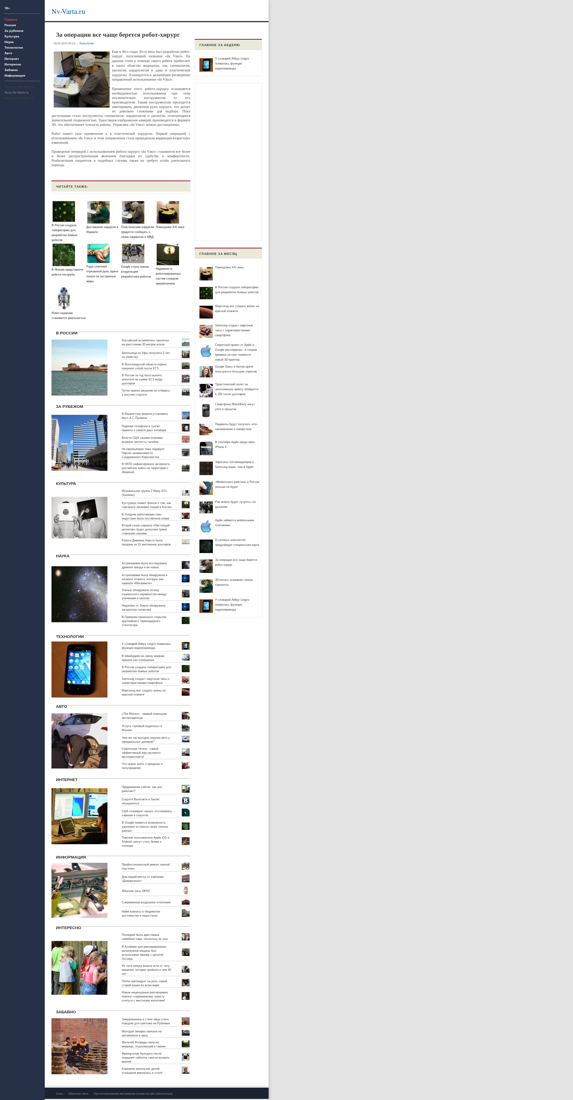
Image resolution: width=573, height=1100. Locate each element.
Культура (11, 36)
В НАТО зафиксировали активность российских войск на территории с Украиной (146, 468)
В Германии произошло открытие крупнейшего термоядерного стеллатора (144, 621)
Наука (9, 41)
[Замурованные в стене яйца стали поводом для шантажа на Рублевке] (79, 1045)
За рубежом (13, 30)
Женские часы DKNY (136, 891)
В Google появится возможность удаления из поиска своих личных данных (145, 826)
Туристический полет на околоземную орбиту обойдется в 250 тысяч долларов (236, 389)
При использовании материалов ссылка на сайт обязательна (133, 1093)
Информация (14, 75)
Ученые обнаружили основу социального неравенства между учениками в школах (144, 594)
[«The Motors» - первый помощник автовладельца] (79, 740)
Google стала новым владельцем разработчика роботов (136, 271)
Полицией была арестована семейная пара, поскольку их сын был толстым (145, 939)
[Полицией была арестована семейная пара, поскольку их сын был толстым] (79, 967)
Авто (8, 53)
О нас (59, 1093)
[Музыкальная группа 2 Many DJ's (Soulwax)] (79, 517)
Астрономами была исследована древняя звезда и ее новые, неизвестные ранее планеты (144, 567)
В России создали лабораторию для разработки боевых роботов (64, 233)
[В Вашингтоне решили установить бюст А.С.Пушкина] (79, 442)
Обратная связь (78, 1093)
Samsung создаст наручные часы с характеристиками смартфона (234, 330)
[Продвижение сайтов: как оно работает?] (79, 815)
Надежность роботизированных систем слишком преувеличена (168, 276)
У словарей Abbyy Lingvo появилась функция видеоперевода (232, 63)
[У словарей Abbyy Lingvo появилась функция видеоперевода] (79, 668)
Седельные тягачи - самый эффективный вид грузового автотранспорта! (141, 752)
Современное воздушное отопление (146, 902)
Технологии (13, 47)
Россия (10, 25)
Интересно (12, 64)
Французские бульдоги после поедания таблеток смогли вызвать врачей (146, 1057)
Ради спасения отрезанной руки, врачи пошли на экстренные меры (102, 274)
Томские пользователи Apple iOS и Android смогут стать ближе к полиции (145, 841)
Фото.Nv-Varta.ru (16, 92)
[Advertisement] (186, 10)
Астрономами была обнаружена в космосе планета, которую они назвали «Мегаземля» (144, 579)
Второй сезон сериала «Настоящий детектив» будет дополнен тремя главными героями (146, 529)
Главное (10, 19)
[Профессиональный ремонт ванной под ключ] (79, 889)
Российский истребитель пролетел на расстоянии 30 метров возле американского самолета (145, 344)
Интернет (11, 58)
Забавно (11, 69)
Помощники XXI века (229, 267)
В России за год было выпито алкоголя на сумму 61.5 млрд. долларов (142, 379)
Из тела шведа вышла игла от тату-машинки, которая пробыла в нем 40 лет (146, 969)
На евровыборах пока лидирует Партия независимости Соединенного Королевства (143, 453)
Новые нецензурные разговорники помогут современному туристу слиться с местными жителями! (145, 996)
